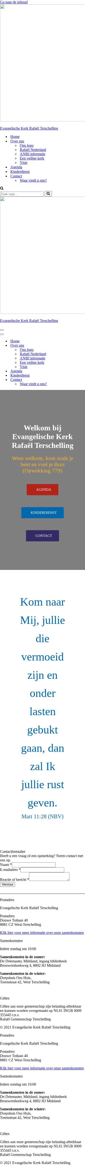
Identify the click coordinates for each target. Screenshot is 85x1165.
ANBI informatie (32, 154)
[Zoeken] (2, 189)
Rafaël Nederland (33, 150)
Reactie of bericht (14, 880)
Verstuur (7, 884)
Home (15, 137)
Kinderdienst (20, 172)
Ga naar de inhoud (14, 2)
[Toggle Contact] (82, 380)
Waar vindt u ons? (33, 180)
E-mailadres (10, 870)
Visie (23, 162)
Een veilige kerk (32, 158)
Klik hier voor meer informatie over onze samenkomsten (42, 933)
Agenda (16, 167)
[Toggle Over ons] (82, 346)
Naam (6, 865)
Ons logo (27, 145)
